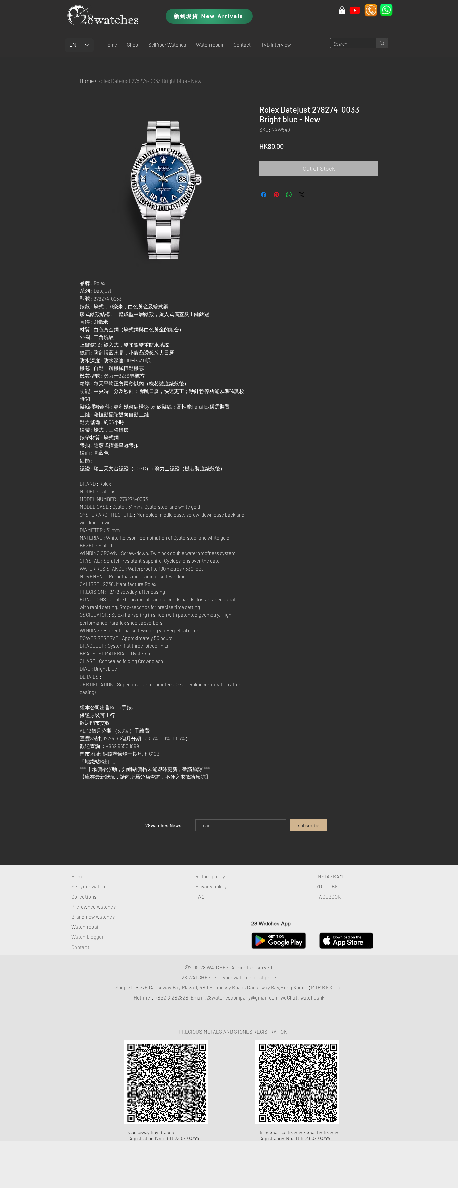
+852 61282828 (171, 997)
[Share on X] (302, 195)
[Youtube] (355, 10)
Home (87, 80)
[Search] (382, 43)
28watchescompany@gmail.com (242, 997)
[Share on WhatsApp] (289, 195)
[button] (132, 44)
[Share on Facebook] (264, 195)
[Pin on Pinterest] (276, 195)
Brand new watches (93, 917)
